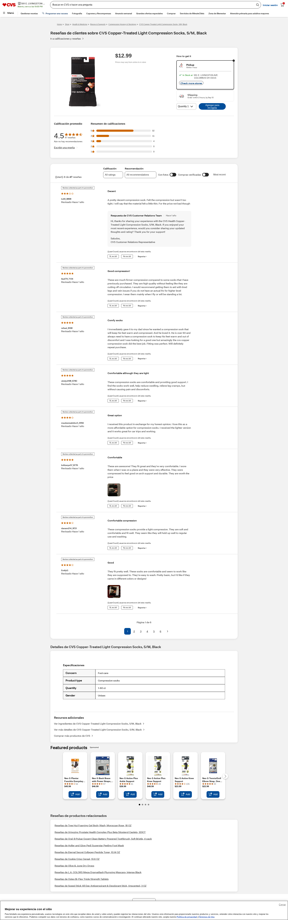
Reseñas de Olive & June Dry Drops (74, 865)
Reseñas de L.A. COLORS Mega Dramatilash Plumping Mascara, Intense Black (98, 872)
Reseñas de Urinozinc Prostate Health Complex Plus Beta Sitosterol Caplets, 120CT (100, 832)
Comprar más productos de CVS (72, 735)
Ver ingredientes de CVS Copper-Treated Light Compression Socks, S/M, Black (97, 723)
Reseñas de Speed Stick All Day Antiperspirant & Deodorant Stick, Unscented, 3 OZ (100, 885)
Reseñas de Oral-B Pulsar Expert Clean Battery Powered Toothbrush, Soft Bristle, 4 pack (103, 838)
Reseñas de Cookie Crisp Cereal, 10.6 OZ (77, 858)
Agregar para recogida (212, 106)
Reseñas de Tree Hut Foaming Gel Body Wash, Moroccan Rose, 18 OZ (93, 825)
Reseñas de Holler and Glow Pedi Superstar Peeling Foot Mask (89, 845)
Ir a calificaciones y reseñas (65, 38)
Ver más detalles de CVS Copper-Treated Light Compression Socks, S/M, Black (98, 729)
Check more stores (191, 83)
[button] (173, 174)
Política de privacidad (187, 917)
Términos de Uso (206, 917)
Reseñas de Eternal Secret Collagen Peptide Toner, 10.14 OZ (87, 852)
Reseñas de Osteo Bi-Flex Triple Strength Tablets (82, 878)
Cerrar (282, 904)
